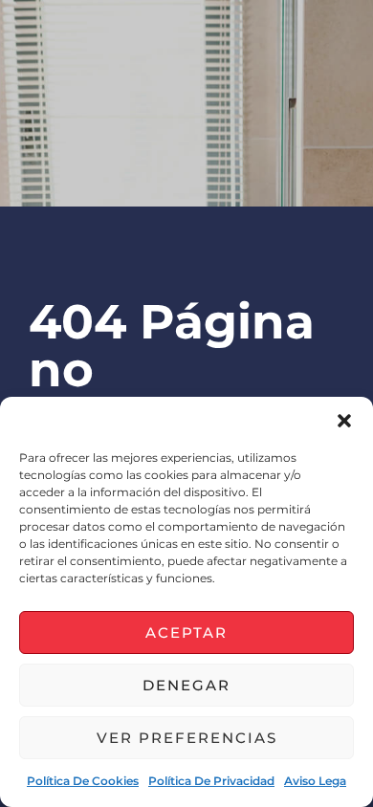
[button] (344, 420)
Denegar (186, 685)
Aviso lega (315, 781)
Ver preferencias (187, 738)
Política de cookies (83, 781)
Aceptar (186, 632)
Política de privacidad (211, 781)
